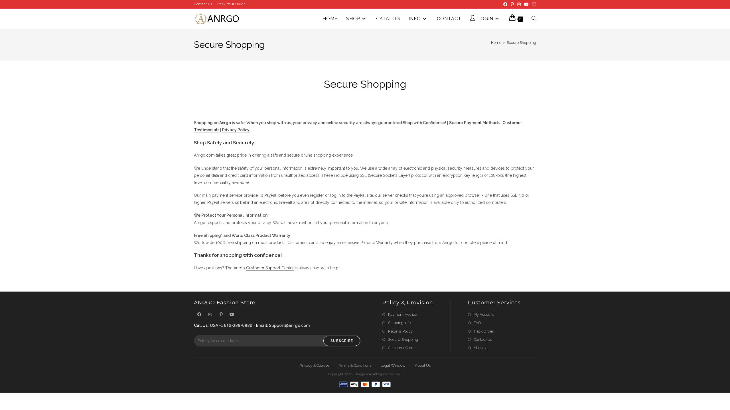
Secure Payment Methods (474, 122)
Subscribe (341, 341)
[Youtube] (526, 4)
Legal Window (393, 365)
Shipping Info (399, 323)
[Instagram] (519, 4)
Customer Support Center (270, 268)
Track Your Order (231, 4)
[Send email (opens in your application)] (533, 4)
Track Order (484, 331)
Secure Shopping (521, 42)
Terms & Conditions (355, 365)
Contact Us (203, 4)
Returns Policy (400, 331)
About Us (481, 348)
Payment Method (402, 314)
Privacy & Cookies (314, 365)
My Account (484, 314)
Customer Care (400, 348)
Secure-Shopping (403, 339)
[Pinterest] (512, 4)
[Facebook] (505, 4)
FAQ (477, 323)
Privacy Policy (236, 130)
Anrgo (225, 122)
